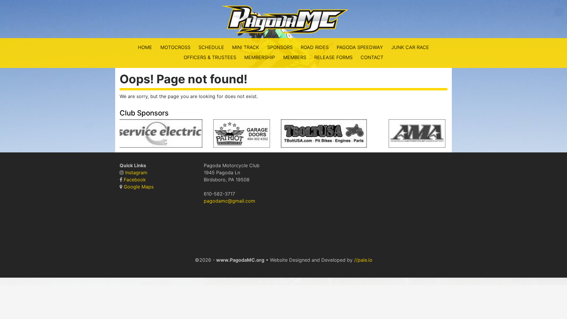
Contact (372, 57)
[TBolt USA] (319, 135)
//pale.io (363, 260)
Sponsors (280, 47)
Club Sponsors (144, 113)
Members (294, 57)
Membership (259, 57)
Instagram (136, 172)
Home (145, 47)
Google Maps (139, 187)
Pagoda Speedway (360, 47)
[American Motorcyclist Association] (413, 135)
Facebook (135, 180)
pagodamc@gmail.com (229, 201)
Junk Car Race (410, 47)
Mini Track (245, 47)
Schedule (211, 47)
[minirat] (373, 135)
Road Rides (315, 47)
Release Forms (333, 57)
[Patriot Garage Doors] (237, 135)
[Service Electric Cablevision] (155, 135)
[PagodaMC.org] (283, 19)
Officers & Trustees (210, 57)
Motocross (175, 47)
